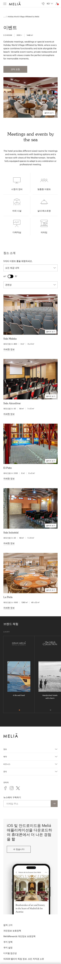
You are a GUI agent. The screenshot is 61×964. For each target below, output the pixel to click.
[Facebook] (5, 788)
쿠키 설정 (7, 947)
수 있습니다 (18, 849)
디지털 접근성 (10, 953)
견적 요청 (15, 69)
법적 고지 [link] (7, 925)
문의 (5, 771)
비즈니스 (6, 764)
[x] (18, 788)
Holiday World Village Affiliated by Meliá (23, 17)
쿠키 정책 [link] (7, 942)
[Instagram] (12, 788)
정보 (5, 749)
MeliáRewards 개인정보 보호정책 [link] (19, 936)
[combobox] (50, 3)
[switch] (10, 276)
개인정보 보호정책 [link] (12, 930)
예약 (5, 757)
